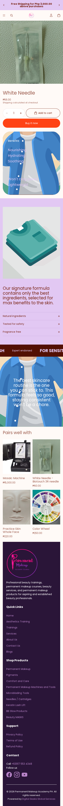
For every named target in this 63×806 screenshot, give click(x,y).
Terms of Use (14, 740)
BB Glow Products (16, 711)
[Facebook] (9, 774)
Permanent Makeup (18, 669)
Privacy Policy (14, 734)
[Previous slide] (4, 5)
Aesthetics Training (18, 621)
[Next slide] (59, 5)
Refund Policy (14, 746)
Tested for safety (13, 324)
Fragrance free (12, 332)
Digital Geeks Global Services (38, 799)
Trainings (11, 627)
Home (10, 615)
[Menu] (4, 15)
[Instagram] (17, 774)
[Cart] (59, 15)
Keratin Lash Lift (15, 705)
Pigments (12, 675)
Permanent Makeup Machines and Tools (30, 687)
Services (11, 633)
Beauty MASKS (14, 717)
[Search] (11, 15)
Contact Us (13, 645)
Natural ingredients (14, 316)
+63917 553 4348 (22, 764)
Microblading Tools (17, 693)
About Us (11, 639)
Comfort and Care (17, 681)
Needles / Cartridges (18, 699)
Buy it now (31, 123)
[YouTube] (24, 774)
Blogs (9, 651)
